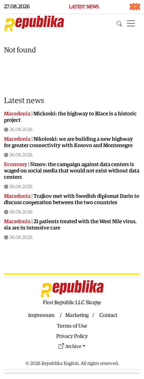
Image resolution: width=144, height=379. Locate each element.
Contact (108, 315)
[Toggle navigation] (131, 23)
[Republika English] (34, 23)
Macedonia (17, 113)
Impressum (41, 315)
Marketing (77, 315)
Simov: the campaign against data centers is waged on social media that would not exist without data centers (71, 171)
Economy (15, 164)
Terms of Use (72, 326)
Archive (73, 346)
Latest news (24, 101)
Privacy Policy (72, 336)
